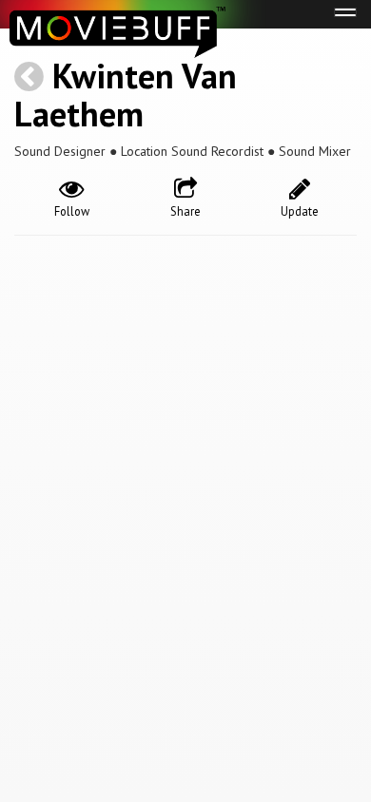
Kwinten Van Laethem (125, 94)
